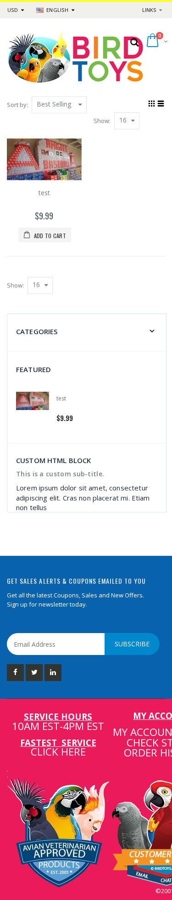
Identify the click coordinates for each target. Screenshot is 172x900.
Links (149, 9)
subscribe (132, 643)
